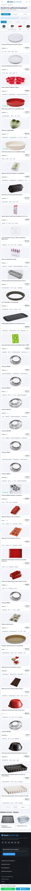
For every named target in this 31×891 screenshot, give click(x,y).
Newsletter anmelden (9, 854)
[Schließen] (29, 886)
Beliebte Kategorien (6, 871)
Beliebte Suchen (5, 864)
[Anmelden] (29, 2)
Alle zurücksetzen (24, 18)
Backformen (10, 4)
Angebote (15, 14)
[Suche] (26, 2)
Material (24, 21)
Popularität (5, 14)
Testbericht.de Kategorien (8, 860)
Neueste (25, 14)
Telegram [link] (24, 889)
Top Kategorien (5, 867)
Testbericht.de (3, 4)
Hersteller (10, 21)
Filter (4, 21)
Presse (2, 881)
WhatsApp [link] (9, 889)
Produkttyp (17, 21)
